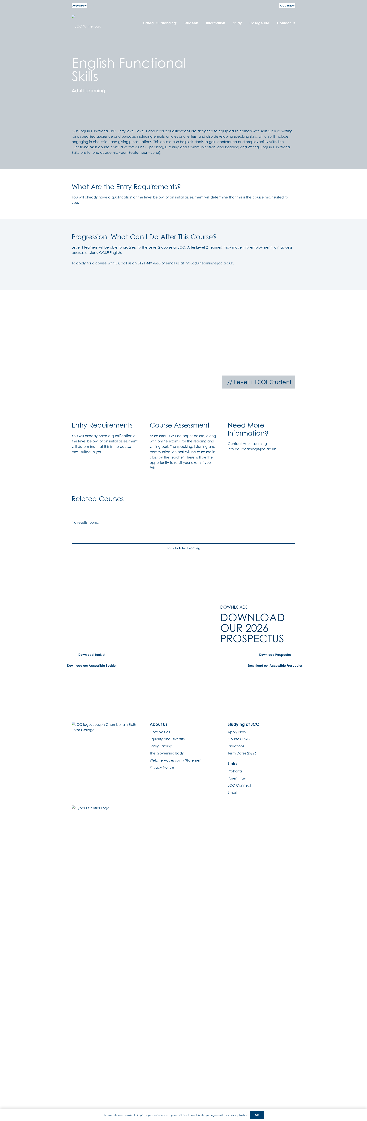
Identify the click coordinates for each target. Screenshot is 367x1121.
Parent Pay (237, 778)
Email (232, 792)
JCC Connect (239, 785)
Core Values (160, 732)
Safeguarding (161, 746)
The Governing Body (167, 753)
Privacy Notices (239, 1115)
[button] (200, 22)
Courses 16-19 (239, 739)
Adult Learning (88, 90)
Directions (236, 746)
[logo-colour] (98, 23)
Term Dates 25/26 (242, 753)
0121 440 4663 (149, 263)
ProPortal (235, 771)
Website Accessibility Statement (176, 760)
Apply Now (237, 732)
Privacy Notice (162, 767)
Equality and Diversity (167, 739)
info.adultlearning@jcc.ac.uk (209, 263)
